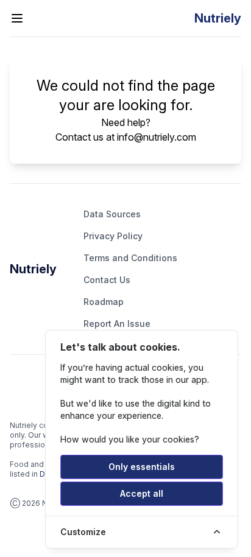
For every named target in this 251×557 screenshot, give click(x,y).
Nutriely (33, 269)
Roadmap (103, 301)
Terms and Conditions (130, 258)
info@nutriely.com (156, 137)
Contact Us (106, 280)
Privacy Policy (113, 236)
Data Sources (112, 214)
